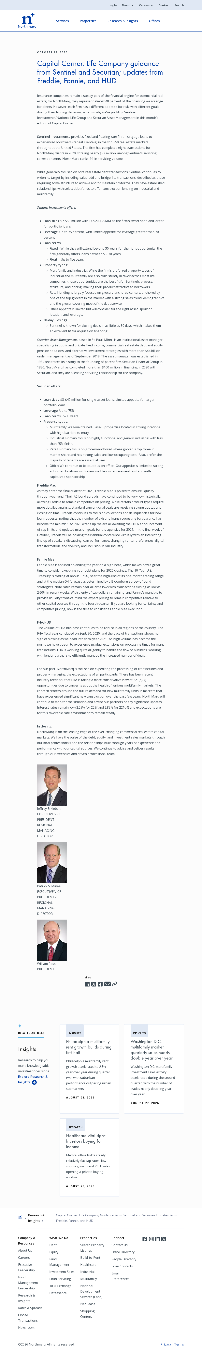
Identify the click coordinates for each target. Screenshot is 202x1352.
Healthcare (88, 1264)
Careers (144, 5)
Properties (88, 21)
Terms (179, 1344)
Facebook (144, 1238)
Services (62, 21)
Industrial (87, 1272)
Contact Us (119, 1245)
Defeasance (58, 1293)
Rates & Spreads (30, 1308)
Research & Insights (123, 21)
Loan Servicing (60, 1279)
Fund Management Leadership (28, 1282)
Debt (53, 1245)
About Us (25, 1250)
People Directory (123, 1259)
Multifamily (88, 1279)
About (126, 5)
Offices (154, 21)
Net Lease (87, 1304)
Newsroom (26, 1327)
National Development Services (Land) (91, 1291)
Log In (112, 5)
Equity (53, 1252)
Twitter (163, 1238)
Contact (164, 5)
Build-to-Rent (90, 1257)
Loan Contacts (122, 1266)
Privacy (166, 1344)
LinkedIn (157, 1238)
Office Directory (123, 1252)
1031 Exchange (60, 1286)
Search (179, 5)
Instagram (151, 1238)
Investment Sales (62, 1272)
